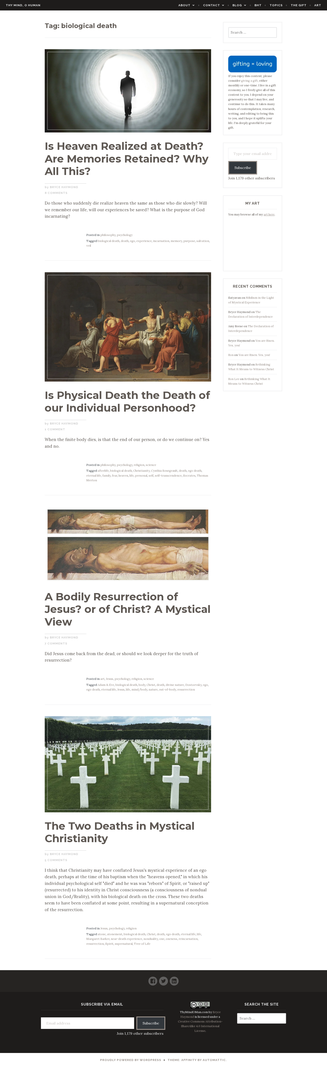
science (151, 465)
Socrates (189, 476)
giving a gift (249, 81)
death (125, 241)
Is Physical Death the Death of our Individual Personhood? (127, 401)
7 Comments (56, 643)
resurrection (186, 689)
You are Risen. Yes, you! (254, 355)
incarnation (161, 241)
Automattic (214, 1060)
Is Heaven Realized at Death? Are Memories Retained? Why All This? (126, 159)
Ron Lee (233, 379)
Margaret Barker (97, 939)
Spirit (109, 944)
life (131, 476)
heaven (123, 476)
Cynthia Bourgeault (164, 471)
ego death (195, 471)
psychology (125, 235)
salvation (202, 241)
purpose (189, 241)
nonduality (150, 939)
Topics (276, 5)
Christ (151, 685)
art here (269, 214)
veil (88, 246)
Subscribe (242, 167)
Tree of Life (142, 944)
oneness (171, 939)
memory (176, 241)
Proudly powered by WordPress (130, 1060)
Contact (211, 5)
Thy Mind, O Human (23, 5)
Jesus (109, 679)
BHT (258, 5)
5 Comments (56, 860)
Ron (231, 355)
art (102, 679)
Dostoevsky (193, 685)
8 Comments (56, 193)
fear (114, 476)
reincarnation (188, 939)
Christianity (141, 471)
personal (141, 476)
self (151, 476)
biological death (108, 241)
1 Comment (55, 429)
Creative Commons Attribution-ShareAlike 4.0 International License (200, 1026)
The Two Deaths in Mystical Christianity (120, 832)
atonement (114, 934)
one (161, 939)
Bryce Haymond (64, 187)
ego (132, 241)
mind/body (139, 689)
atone (102, 934)
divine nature (175, 685)
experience (144, 241)
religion (139, 465)
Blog (237, 5)
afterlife (103, 471)
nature (153, 689)
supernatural (124, 944)
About (184, 5)
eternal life (93, 476)
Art (317, 5)
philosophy (107, 235)
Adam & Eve (106, 685)
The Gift (299, 5)
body (142, 685)
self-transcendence (168, 476)
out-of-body (167, 689)
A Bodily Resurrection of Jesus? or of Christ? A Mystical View (128, 609)
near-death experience (126, 939)
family (106, 476)
